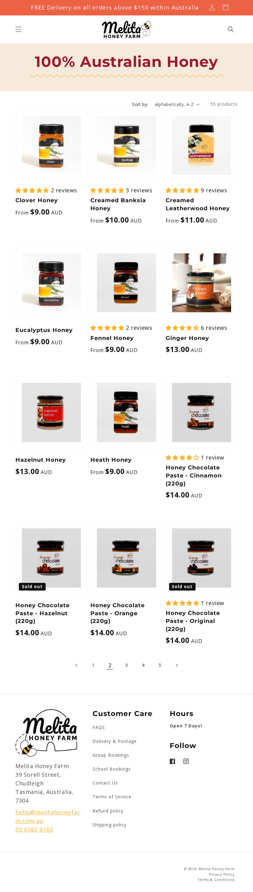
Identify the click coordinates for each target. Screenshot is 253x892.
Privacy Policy (221, 874)
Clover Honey (36, 200)
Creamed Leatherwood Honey (198, 204)
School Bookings (112, 769)
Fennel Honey (112, 338)
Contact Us (105, 783)
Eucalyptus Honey (44, 329)
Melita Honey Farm (216, 869)
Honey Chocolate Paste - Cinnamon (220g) (194, 475)
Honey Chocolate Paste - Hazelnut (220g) (42, 613)
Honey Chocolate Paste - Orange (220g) (117, 613)
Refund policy (108, 811)
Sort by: (140, 104)
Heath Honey (111, 459)
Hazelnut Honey (40, 459)
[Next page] (176, 665)
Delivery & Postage (115, 741)
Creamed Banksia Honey (118, 204)
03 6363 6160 (34, 829)
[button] (18, 29)
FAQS (99, 727)
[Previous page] (76, 665)
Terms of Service (112, 797)
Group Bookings (111, 755)
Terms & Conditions (216, 880)
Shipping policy (109, 825)
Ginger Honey (187, 338)
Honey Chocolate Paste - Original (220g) (193, 620)
